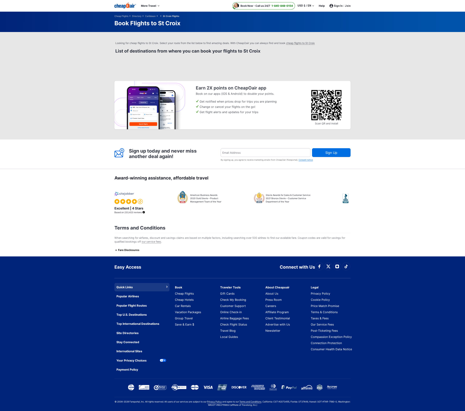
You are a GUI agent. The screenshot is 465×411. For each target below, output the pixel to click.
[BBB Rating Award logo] (347, 198)
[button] (263, 5)
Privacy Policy (320, 293)
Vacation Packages (188, 312)
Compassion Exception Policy (331, 337)
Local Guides (229, 337)
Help (322, 5)
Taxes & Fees (320, 318)
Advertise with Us (277, 324)
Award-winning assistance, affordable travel (161, 178)
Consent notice (306, 160)
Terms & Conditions (324, 312)
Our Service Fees (322, 324)
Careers (270, 306)
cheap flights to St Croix (300, 43)
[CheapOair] (125, 5)
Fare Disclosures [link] (128, 250)
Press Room (273, 300)
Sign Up (331, 153)
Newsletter (272, 330)
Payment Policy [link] (127, 369)
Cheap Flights (184, 293)
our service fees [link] (151, 241)
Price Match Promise (325, 306)
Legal (314, 287)
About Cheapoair (277, 287)
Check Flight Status (233, 324)
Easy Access (127, 267)
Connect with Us (297, 267)
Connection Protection (326, 343)
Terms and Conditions (250, 401)
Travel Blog (228, 330)
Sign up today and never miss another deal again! (163, 153)
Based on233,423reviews (128, 210)
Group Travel (184, 318)
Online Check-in (231, 312)
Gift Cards (227, 293)
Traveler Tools (230, 287)
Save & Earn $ (184, 324)
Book (178, 287)
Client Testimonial (277, 318)
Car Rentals (183, 306)
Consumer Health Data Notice (331, 349)
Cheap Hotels (184, 300)
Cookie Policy (320, 300)
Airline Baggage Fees (234, 318)
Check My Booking (233, 300)
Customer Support (233, 306)
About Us (271, 293)
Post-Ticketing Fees (324, 330)
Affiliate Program (277, 312)
